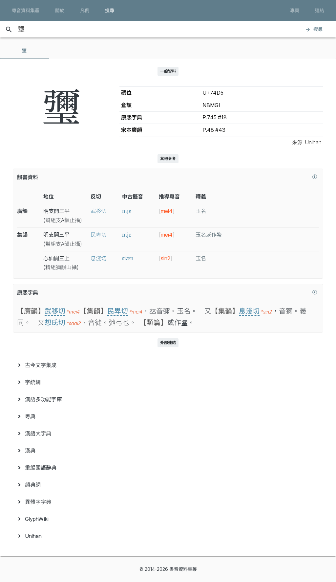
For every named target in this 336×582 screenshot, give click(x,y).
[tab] (24, 50)
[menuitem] (168, 365)
